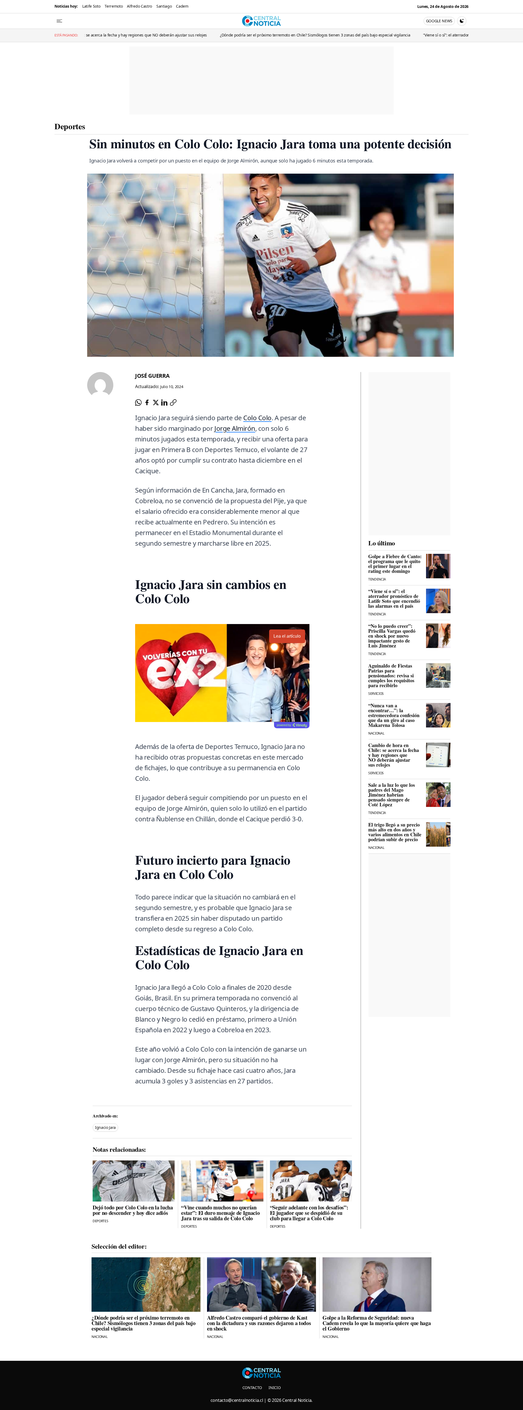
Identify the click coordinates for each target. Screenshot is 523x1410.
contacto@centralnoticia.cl (237, 1400)
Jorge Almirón (234, 428)
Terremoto (114, 6)
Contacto (252, 1387)
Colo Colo (257, 417)
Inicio (275, 1387)
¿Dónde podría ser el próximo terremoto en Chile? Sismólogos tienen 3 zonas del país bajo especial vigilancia (207, 35)
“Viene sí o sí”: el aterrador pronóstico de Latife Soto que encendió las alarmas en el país (392, 35)
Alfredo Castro (139, 6)
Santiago (164, 6)
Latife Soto (91, 6)
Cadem (182, 6)
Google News (439, 20)
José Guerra (152, 375)
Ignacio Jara (105, 1127)
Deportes (69, 126)
